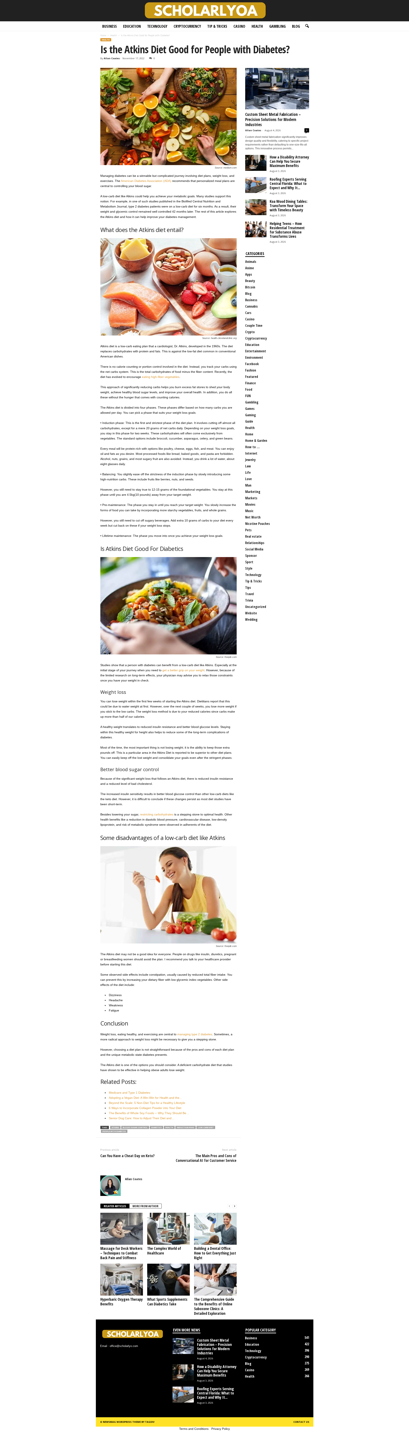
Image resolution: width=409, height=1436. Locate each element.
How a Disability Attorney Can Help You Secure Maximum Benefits (289, 161)
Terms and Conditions (194, 1428)
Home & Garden (256, 440)
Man (248, 485)
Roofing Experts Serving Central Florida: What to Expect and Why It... (288, 183)
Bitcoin (250, 287)
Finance (250, 383)
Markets (251, 498)
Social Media (254, 549)
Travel (249, 594)
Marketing (252, 491)
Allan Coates (112, 58)
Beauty (250, 280)
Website (251, 613)
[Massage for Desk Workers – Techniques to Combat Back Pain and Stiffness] (121, 1229)
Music (249, 510)
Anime (249, 268)
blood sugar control (135, 1127)
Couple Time (253, 325)
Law (248, 466)
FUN (248, 395)
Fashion (250, 370)
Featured (251, 376)
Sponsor (251, 555)
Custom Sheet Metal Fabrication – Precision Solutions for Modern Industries (273, 119)
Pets (248, 530)
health (169, 1127)
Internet (251, 453)
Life (248, 472)
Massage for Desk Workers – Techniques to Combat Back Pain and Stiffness (121, 1253)
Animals (250, 261)
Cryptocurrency (187, 26)
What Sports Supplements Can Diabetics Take (167, 1301)
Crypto (250, 332)
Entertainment (255, 351)
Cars (248, 312)
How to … (252, 447)
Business (109, 26)
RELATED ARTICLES (115, 1206)
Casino (239, 26)
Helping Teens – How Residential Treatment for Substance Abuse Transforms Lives (287, 230)
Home (103, 35)
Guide (249, 421)
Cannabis (251, 306)
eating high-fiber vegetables (160, 377)
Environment (254, 357)
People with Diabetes (114, 1131)
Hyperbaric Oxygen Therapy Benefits (121, 1301)
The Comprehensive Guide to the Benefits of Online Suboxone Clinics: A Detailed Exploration (214, 1306)
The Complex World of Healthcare (164, 1251)
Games (250, 408)
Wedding (251, 619)
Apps (248, 274)
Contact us (301, 1421)
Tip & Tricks (217, 26)
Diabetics (156, 1127)
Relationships (254, 542)
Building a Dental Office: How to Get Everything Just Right (215, 1253)
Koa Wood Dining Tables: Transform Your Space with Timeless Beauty (288, 205)
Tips (248, 587)
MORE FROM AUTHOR (145, 1206)
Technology (157, 26)
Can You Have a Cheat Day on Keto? (127, 1155)
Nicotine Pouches (257, 523)
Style (248, 568)
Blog (296, 26)
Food (248, 389)
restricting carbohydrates (156, 814)
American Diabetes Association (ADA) (146, 181)
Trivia (249, 600)
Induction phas (185, 1127)
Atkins (115, 1127)
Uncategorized (255, 606)
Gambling (277, 26)
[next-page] (234, 1206)
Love (248, 479)
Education (132, 26)
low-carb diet (206, 1127)
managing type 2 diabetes (194, 1034)
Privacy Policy (220, 1428)
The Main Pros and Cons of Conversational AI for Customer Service (206, 1158)
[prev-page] (229, 1206)
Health (257, 26)
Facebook (252, 364)
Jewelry (250, 459)
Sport (249, 562)
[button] (307, 26)
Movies (250, 504)
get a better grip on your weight (183, 670)
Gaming (250, 415)
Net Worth (253, 517)
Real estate (253, 536)
